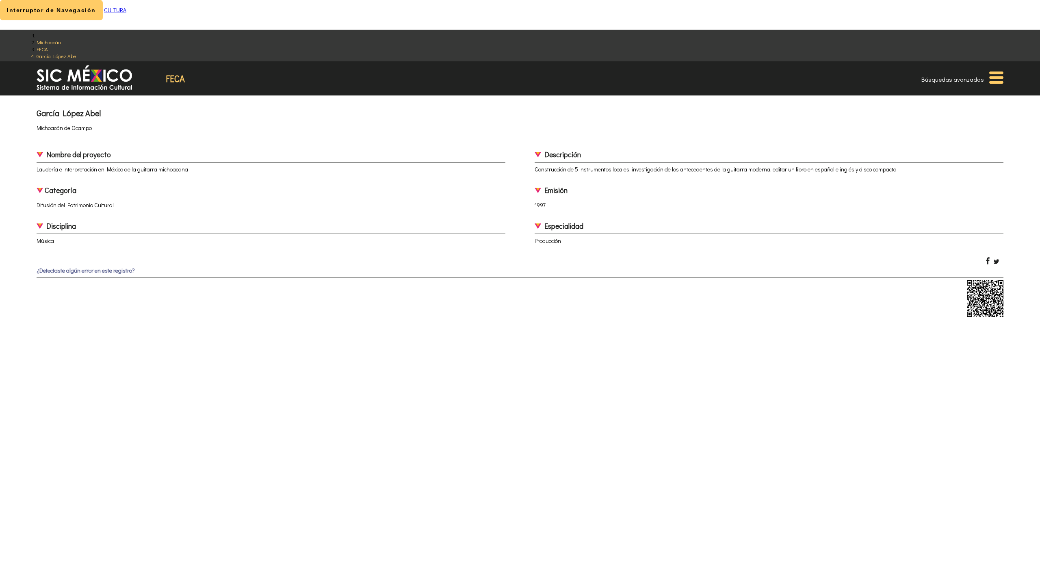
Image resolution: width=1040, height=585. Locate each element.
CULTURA (115, 10)
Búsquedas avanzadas (952, 79)
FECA (42, 49)
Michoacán (49, 42)
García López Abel (57, 55)
